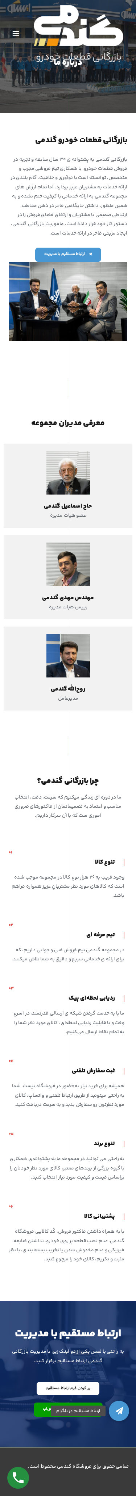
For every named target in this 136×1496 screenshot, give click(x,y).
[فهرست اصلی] (15, 34)
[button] (119, 1411)
